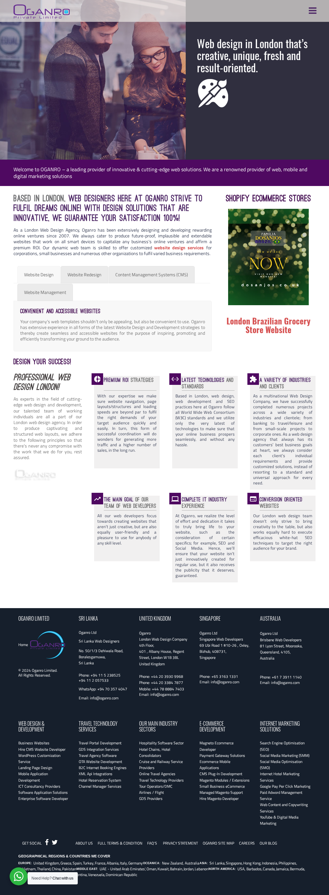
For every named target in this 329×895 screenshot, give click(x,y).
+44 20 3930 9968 (167, 676)
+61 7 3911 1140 (287, 677)
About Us (84, 843)
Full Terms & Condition (120, 843)
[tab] (38, 274)
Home (23, 644)
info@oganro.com (104, 698)
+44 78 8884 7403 (168, 689)
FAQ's (152, 843)
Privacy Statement (180, 843)
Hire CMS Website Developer (42, 749)
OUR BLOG (268, 843)
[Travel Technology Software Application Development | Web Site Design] (41, 10)
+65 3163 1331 (224, 676)
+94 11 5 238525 (105, 675)
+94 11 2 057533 (94, 680)
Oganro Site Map (218, 843)
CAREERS (247, 843)
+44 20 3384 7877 (167, 682)
